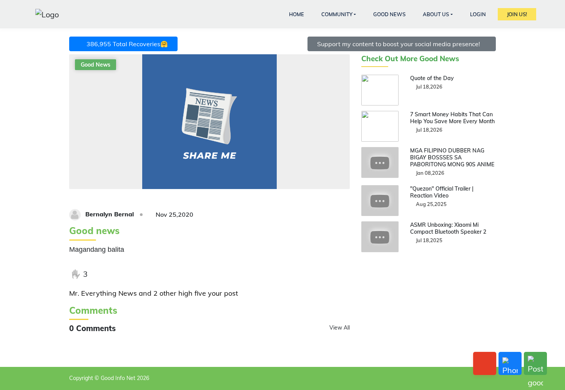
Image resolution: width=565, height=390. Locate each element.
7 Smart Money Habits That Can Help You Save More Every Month (452, 118)
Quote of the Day (432, 78)
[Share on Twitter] (115, 274)
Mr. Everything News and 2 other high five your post (153, 293)
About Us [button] (436, 14)
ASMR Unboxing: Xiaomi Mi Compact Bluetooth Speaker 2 (448, 228)
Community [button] (336, 14)
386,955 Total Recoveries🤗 (125, 44)
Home (296, 14)
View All (339, 327)
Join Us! (517, 14)
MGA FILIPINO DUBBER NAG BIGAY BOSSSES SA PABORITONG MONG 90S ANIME (452, 157)
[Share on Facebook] (99, 274)
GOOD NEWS (389, 14)
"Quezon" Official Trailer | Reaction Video (442, 192)
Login (478, 14)
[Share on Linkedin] (147, 274)
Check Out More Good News (410, 58)
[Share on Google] (131, 274)
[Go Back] (484, 363)
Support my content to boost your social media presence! (399, 44)
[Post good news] (535, 363)
